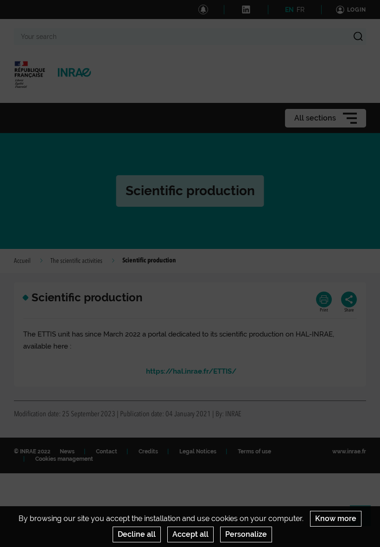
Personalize (246, 534)
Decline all (137, 534)
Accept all (190, 534)
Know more (335, 518)
